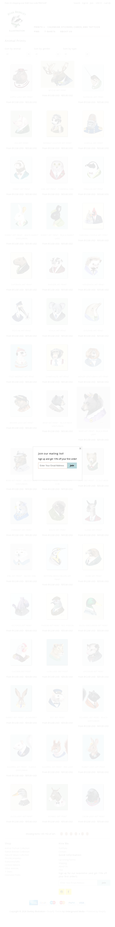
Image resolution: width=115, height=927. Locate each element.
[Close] (80, 448)
